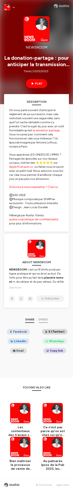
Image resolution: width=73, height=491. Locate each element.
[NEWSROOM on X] (21, 299)
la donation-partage (46, 130)
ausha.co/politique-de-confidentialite (33, 219)
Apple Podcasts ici (21, 167)
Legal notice (62, 485)
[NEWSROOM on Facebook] (12, 299)
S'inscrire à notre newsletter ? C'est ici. (34, 187)
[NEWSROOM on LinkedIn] (30, 299)
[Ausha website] (61, 6)
